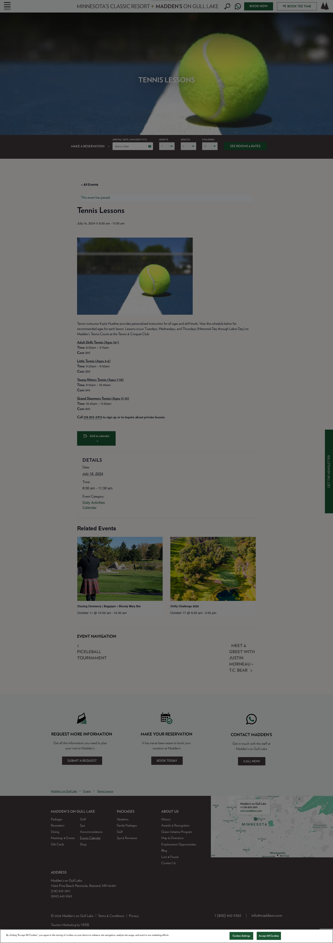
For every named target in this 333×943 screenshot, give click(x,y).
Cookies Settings (241, 935)
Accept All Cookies (269, 935)
